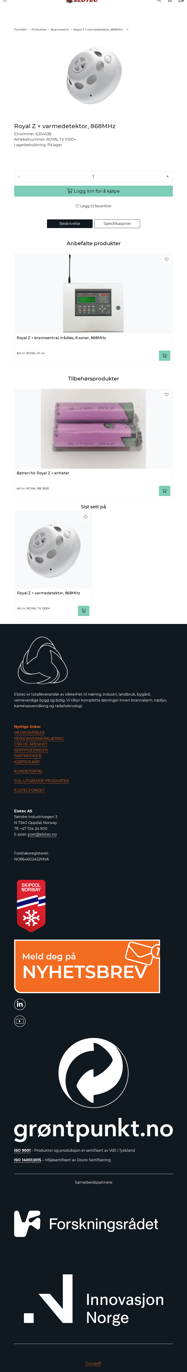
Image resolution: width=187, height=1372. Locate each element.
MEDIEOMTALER (29, 732)
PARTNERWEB (27, 756)
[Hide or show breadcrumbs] (127, 30)
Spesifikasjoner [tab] (117, 223)
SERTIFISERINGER (31, 750)
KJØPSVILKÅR (27, 762)
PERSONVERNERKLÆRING (39, 738)
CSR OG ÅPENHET (30, 744)
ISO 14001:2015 (27, 1160)
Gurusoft (93, 1363)
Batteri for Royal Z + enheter (43, 473)
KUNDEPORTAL (28, 771)
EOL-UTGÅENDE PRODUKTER (41, 781)
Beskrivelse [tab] (70, 223)
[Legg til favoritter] (166, 259)
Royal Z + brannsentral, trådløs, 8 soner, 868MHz (61, 338)
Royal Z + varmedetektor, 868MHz (48, 593)
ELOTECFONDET (29, 790)
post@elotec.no (42, 834)
